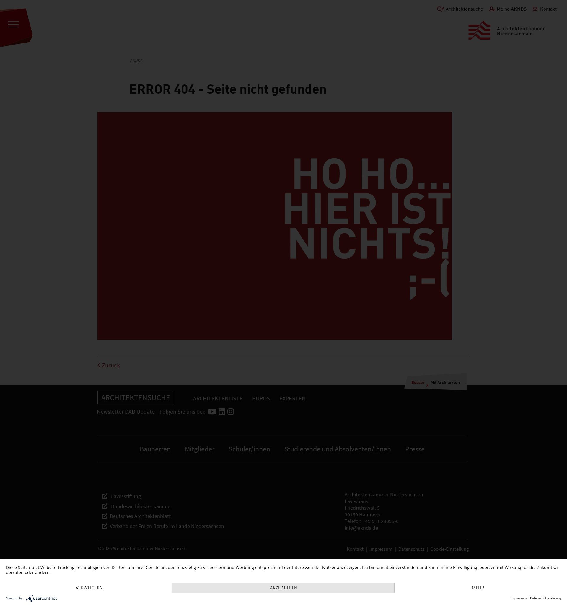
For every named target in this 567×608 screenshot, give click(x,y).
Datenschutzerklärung (545, 598)
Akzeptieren (283, 588)
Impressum (519, 598)
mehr (478, 588)
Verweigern (89, 588)
